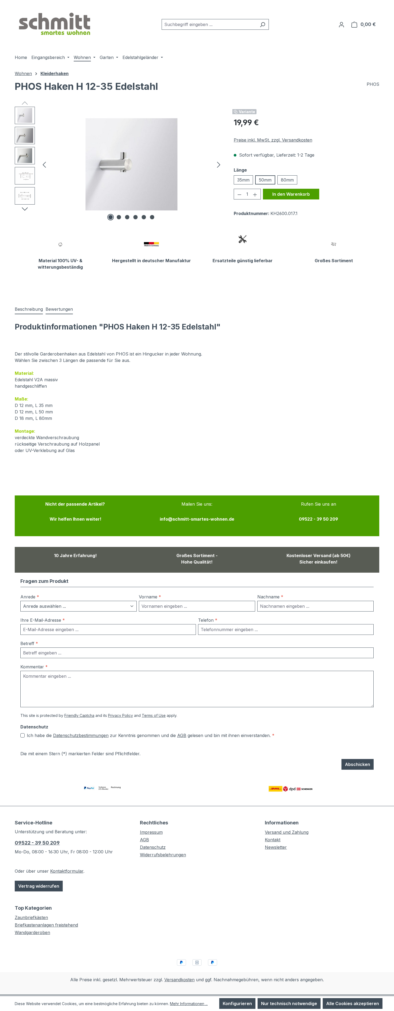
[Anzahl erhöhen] (255, 194)
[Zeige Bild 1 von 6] (111, 217)
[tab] (29, 309)
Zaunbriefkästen (31, 917)
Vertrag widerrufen (38, 886)
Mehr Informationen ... (189, 1003)
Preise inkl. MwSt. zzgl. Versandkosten (273, 140)
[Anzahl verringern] (239, 194)
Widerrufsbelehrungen (163, 854)
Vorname (150, 596)
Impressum (151, 832)
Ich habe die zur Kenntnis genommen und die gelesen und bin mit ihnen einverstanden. (150, 735)
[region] (118, 164)
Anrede (29, 596)
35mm (243, 180)
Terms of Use (154, 715)
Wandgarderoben (32, 932)
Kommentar (34, 666)
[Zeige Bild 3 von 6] (127, 217)
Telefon (207, 620)
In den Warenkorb (291, 194)
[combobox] (209, 24)
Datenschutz (153, 847)
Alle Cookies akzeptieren (352, 1003)
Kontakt (272, 839)
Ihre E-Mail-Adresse (42, 620)
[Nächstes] (219, 164)
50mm (265, 180)
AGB (181, 735)
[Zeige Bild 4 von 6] (135, 217)
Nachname (270, 596)
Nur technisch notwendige (289, 1003)
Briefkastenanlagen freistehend (46, 925)
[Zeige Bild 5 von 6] (144, 217)
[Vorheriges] (44, 164)
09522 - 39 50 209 (37, 843)
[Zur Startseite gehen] (55, 23)
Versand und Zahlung (286, 832)
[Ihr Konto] (341, 24)
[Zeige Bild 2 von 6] (119, 217)
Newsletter (276, 847)
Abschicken (357, 764)
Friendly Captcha (79, 715)
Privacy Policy (120, 715)
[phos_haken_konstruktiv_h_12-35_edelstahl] (132, 164)
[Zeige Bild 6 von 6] (152, 217)
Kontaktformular (66, 871)
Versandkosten (179, 979)
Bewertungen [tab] (59, 309)
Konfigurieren (237, 1003)
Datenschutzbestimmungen (81, 735)
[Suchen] (262, 24)
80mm (287, 180)
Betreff (29, 643)
